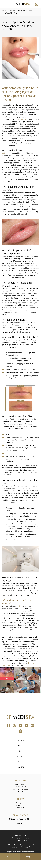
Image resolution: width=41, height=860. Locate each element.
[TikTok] (20, 731)
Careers (20, 767)
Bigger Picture (29, 852)
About (20, 746)
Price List (20, 756)
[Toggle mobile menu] (4, 4)
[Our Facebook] (8, 725)
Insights (11, 10)
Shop (20, 751)
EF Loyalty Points (20, 840)
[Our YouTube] (32, 725)
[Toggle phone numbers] (37, 4)
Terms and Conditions (20, 838)
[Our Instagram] (14, 725)
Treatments (20, 740)
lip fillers (19, 606)
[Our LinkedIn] (20, 725)
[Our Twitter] (26, 725)
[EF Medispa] (21, 4)
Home (4, 10)
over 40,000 (21, 119)
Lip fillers (5, 153)
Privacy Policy (20, 836)
